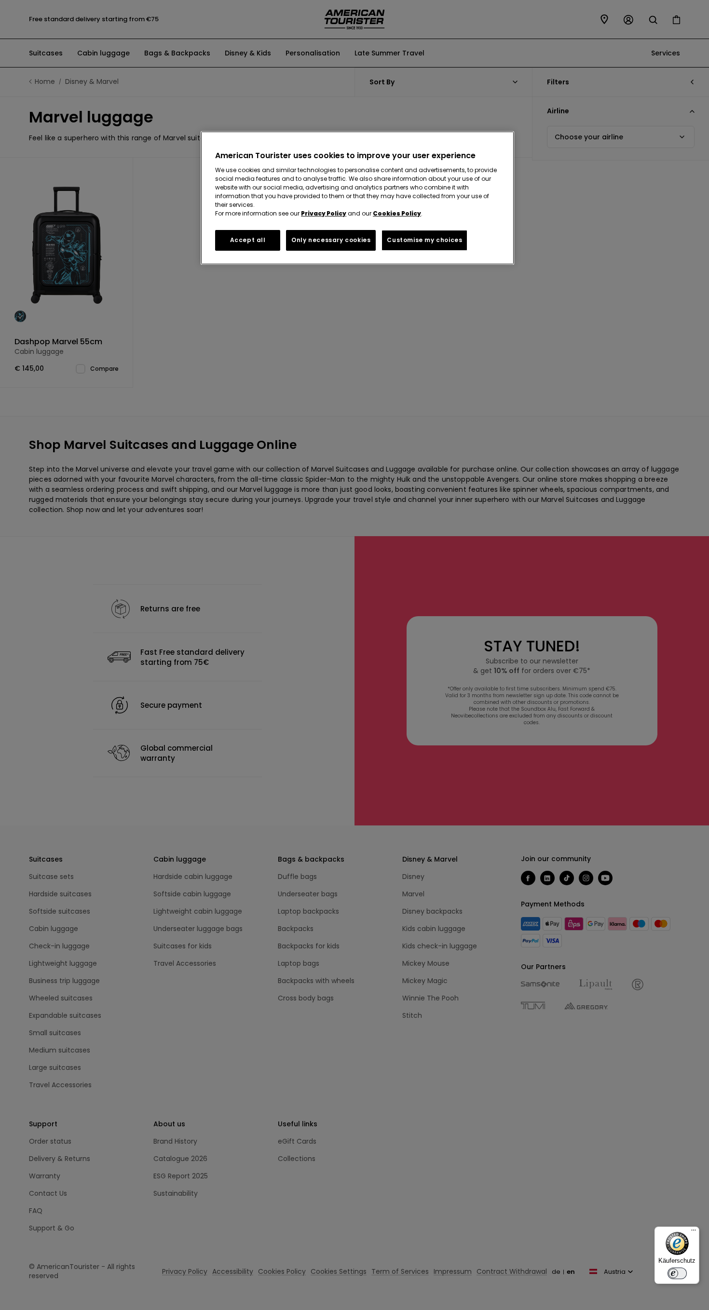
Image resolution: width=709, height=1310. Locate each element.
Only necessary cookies (330, 240)
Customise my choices (424, 240)
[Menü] (693, 1232)
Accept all (248, 240)
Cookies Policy (397, 213)
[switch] (677, 1273)
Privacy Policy (323, 213)
